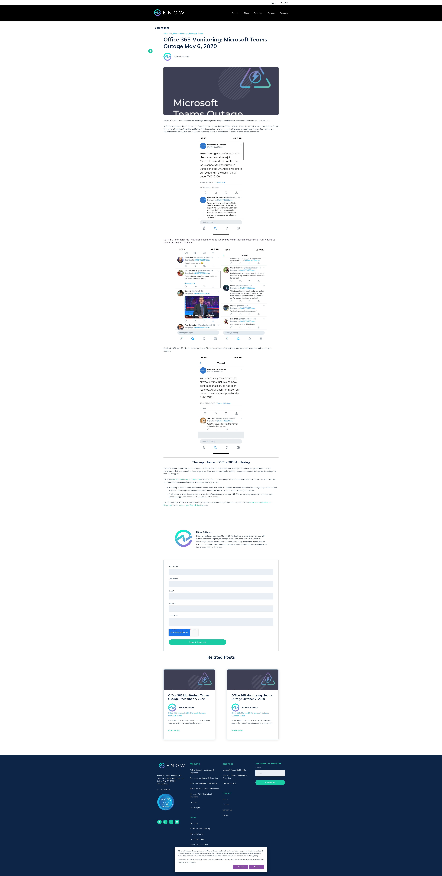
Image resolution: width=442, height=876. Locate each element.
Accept (240, 867)
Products (235, 13)
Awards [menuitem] (226, 815)
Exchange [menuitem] (194, 823)
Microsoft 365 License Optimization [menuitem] (204, 789)
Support (273, 3)
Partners (271, 13)
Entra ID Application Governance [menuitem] (203, 783)
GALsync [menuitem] (193, 802)
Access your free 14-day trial (191, 505)
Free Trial (284, 3)
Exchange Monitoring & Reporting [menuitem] (204, 778)
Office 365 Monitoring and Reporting (185, 479)
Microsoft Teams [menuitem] (197, 834)
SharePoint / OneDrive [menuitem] (199, 844)
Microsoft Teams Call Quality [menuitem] (234, 770)
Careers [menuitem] (226, 804)
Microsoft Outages (180, 33)
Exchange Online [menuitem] (197, 839)
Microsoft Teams (196, 33)
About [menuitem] (225, 799)
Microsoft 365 (183, 713)
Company (284, 13)
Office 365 (167, 33)
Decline (256, 867)
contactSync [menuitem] (195, 807)
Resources (258, 13)
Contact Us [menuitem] (227, 810)
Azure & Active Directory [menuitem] (200, 828)
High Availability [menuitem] (229, 783)
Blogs (246, 13)
